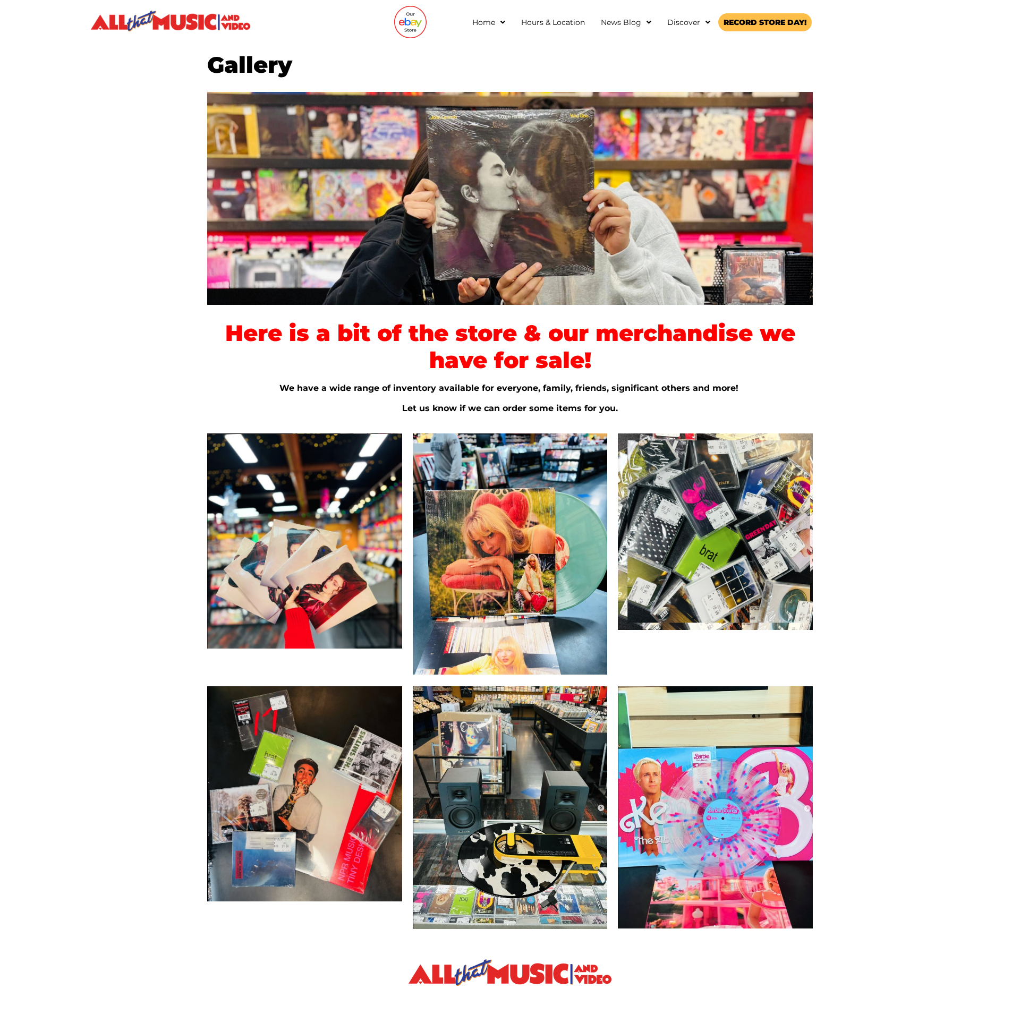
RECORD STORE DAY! (765, 22)
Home (483, 22)
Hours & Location (553, 22)
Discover (683, 22)
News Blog (621, 22)
